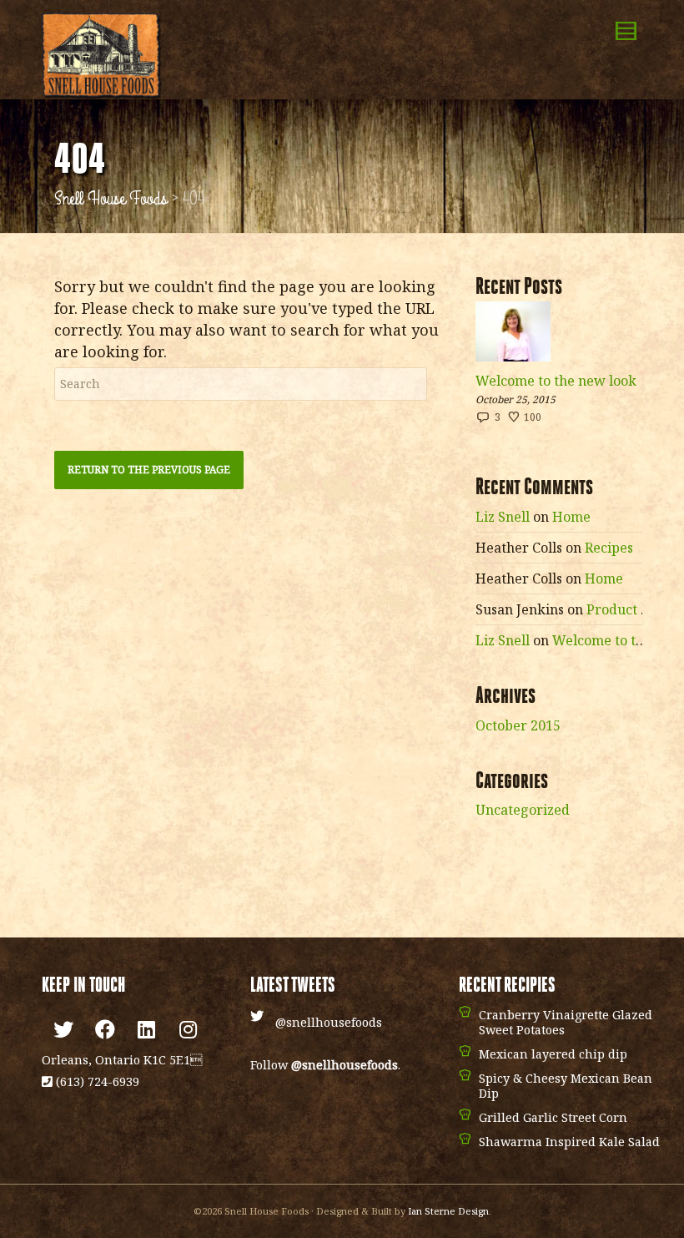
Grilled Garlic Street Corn (553, 1117)
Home (571, 517)
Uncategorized (522, 810)
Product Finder (634, 609)
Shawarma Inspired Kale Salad (569, 1141)
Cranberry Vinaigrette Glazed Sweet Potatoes (565, 1022)
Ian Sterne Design (448, 1211)
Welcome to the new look (555, 380)
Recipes (609, 547)
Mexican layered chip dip (553, 1054)
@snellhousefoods (328, 1022)
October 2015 (518, 725)
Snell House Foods (110, 198)
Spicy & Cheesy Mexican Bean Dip (565, 1085)
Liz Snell (502, 517)
